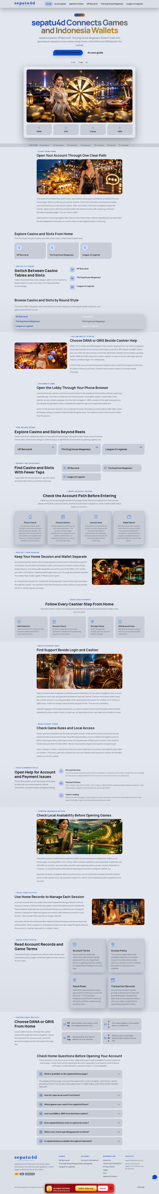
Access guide (60, 4)
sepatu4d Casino (76, 4)
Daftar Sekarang (86, 1188)
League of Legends (134, 4)
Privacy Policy (109, 1167)
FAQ (105, 1173)
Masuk (103, 1188)
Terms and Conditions (112, 1163)
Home (48, 4)
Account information (68, 52)
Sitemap (140, 1187)
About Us (107, 1160)
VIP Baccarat (92, 4)
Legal (105, 1170)
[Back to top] (154, 1177)
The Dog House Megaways (112, 4)
